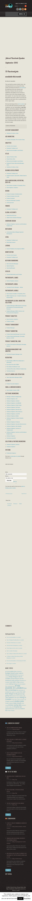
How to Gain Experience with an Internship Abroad (14, 754)
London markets (9, 703)
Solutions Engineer (11, 446)
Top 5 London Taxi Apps (12, 651)
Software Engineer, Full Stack (13, 407)
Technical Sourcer (11, 371)
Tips (16, 779)
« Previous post (8, 493)
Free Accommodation (20, 684)
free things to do (11, 694)
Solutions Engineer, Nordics (13, 444)
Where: (7, 476)
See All (8, 768)
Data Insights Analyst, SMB (13, 390)
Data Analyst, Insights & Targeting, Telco (16, 185)
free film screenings (16, 689)
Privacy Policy (20, 887)
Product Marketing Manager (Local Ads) (16, 334)
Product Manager (11, 327)
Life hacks (17, 697)
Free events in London (14, 686)
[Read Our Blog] (25, 8)
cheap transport (15, 680)
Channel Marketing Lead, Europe (14, 274)
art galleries (19, 671)
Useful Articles (18, 858)
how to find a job (21, 695)
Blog (26, 3)
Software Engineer (11, 436)
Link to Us (23, 889)
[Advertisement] (15, 36)
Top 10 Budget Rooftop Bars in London (15, 640)
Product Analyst (10, 321)
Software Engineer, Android (13, 401)
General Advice (16, 729)
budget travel (10, 673)
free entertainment (10, 686)
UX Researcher (10, 202)
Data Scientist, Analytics (12, 319)
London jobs (18, 701)
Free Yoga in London (11, 663)
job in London (21, 104)
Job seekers (9, 697)
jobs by (15, 481)
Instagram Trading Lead (12, 148)
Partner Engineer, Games (12, 280)
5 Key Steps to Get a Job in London (14, 648)
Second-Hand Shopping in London (14, 645)
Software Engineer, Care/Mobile (14, 403)
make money (17, 703)
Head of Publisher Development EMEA (15, 248)
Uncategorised (18, 841)
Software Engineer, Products (13, 422)
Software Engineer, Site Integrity (14, 426)
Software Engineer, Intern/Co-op (14, 409)
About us (18, 3)
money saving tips (14, 705)
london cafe (23, 699)
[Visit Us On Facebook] (17, 8)
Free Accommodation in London (14, 637)
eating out (12, 684)
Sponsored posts (9, 708)
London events (9, 701)
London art (19, 699)
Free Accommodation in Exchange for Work (16, 660)
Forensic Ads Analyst (12, 146)
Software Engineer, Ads (12, 398)
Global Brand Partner (11, 215)
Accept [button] (20, 898)
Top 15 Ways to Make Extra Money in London (17, 653)
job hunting (22, 87)
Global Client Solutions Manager (14, 217)
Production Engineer (11, 453)
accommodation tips (10, 671)
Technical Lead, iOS (11, 438)
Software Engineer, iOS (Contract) (14, 411)
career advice (19, 673)
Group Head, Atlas (11, 159)
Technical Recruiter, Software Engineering (16, 368)
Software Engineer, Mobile (13, 416)
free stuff (22, 692)
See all (8, 814)
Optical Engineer (10, 266)
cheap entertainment (11, 675)
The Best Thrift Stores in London (14, 642)
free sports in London (15, 692)
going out (8, 696)
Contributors (12, 889)
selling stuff (11, 707)
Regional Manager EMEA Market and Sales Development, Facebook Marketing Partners (17, 307)
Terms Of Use (13, 887)
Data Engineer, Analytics (12, 187)
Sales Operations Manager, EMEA (14, 377)
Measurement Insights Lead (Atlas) (15, 150)
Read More (27, 898)
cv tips (17, 682)
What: (6, 472)
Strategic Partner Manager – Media (15, 287)
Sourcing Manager (11, 268)
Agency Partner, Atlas (12, 156)
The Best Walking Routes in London (15, 803)
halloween (14, 695)
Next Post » (24, 493)
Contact (22, 3)
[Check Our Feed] (22, 8)
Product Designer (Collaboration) (14, 194)
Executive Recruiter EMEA (13, 364)
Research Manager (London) (13, 200)
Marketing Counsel (11, 242)
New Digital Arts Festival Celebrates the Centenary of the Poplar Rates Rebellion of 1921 (17, 855)
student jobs (17, 708)
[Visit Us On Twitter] (20, 8)
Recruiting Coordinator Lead (13, 366)
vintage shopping (11, 710)
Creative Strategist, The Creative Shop (16, 139)
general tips (21, 694)
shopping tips (18, 707)
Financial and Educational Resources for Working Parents (16, 839)
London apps (14, 699)
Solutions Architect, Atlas (12, 133)
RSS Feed (17, 889)
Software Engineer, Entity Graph (14, 405)
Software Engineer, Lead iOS (13, 413)
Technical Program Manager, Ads (14, 354)
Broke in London (16, 890)
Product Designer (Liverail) (13, 196)
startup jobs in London (15, 456)
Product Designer (11, 198)
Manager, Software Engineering (14, 396)
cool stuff (12, 682)
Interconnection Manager (12, 263)
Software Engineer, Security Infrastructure (16, 424)
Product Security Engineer (13, 383)
